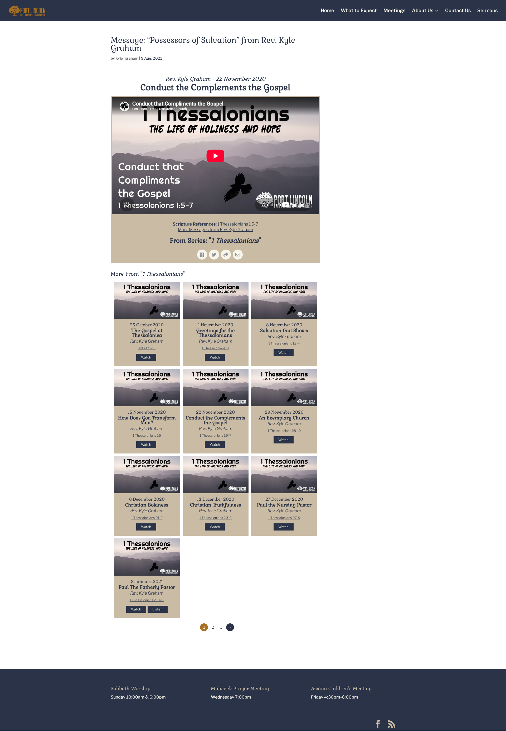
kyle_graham (127, 58)
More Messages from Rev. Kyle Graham (215, 229)
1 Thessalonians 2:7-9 (284, 518)
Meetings (394, 11)
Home (327, 11)
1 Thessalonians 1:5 (147, 435)
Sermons (487, 11)
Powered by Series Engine (300, 642)
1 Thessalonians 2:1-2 (146, 518)
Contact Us (458, 11)
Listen (157, 609)
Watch (146, 357)
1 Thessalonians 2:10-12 (147, 600)
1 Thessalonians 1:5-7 (237, 224)
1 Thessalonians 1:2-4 (284, 343)
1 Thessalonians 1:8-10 (284, 431)
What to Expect (359, 11)
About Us (422, 11)
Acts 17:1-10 (146, 348)
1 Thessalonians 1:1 (215, 348)
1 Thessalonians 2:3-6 (216, 518)
